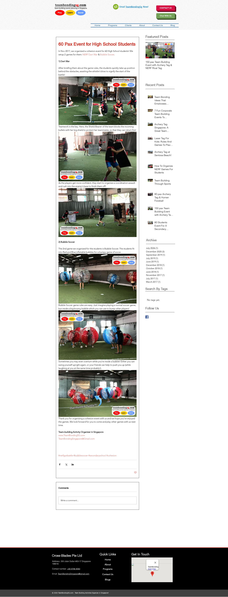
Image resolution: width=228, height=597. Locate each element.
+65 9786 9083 (73, 569)
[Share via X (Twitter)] (66, 464)
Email (122, 6)
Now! (145, 6)
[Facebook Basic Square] (146, 316)
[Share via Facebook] (59, 464)
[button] (142, 25)
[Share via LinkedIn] (72, 464)
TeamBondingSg (134, 6)
